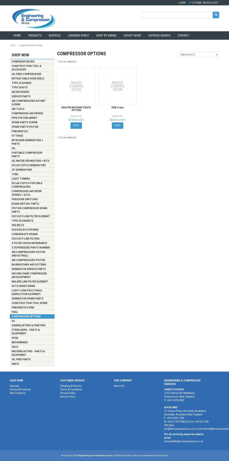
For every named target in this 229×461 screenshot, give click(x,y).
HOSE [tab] (15, 337)
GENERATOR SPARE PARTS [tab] (27, 298)
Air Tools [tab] (18, 109)
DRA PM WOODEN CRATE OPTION (76, 109)
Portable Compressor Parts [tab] (27, 154)
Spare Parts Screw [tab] (24, 122)
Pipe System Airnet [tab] (25, 117)
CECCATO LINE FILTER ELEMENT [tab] (31, 216)
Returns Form (67, 396)
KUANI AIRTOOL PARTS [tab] (25, 203)
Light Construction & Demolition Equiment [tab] (27, 292)
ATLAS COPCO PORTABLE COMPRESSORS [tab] (27, 185)
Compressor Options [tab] (26, 316)
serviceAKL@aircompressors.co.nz (183, 441)
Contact (183, 35)
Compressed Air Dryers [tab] (27, 113)
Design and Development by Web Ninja (150, 455)
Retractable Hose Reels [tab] (28, 78)
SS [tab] (13, 320)
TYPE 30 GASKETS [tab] (22, 220)
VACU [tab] (15, 346)
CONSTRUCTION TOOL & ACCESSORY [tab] (26, 68)
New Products (18, 393)
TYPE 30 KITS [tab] (20, 87)
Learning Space (78, 35)
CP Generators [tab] (22, 169)
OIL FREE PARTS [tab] (21, 359)
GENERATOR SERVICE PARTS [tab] (29, 269)
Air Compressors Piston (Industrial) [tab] (28, 254)
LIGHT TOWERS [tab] (21, 178)
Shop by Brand (106, 35)
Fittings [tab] (17, 135)
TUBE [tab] (15, 174)
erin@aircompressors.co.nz (179, 428)
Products (35, 35)
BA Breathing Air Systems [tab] (29, 264)
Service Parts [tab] (21, 96)
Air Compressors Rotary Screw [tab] (28, 102)
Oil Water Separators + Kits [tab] (30, 160)
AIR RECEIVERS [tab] (20, 92)
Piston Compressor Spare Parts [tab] (29, 210)
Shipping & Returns (71, 385)
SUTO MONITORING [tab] (23, 286)
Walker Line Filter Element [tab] (30, 281)
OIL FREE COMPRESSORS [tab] (27, 74)
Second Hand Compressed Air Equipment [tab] (29, 275)
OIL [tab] (14, 148)
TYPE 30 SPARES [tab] (21, 83)
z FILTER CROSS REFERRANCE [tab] (29, 243)
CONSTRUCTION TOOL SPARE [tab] (29, 303)
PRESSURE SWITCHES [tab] (25, 199)
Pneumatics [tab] (20, 131)
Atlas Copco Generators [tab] (29, 165)
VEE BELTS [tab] (18, 225)
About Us (119, 385)
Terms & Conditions (71, 389)
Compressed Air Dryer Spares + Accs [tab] (27, 193)
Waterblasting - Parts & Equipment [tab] (28, 353)
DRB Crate (117, 107)
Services (55, 35)
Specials (14, 385)
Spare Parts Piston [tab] (25, 126)
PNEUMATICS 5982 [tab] (23, 307)
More (76, 125)
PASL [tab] (15, 312)
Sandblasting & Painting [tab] (28, 325)
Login (182, 2)
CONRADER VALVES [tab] (23, 61)
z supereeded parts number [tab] (31, 247)
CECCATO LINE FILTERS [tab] (26, 238)
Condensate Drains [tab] (25, 234)
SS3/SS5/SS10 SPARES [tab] (25, 229)
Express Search (159, 35)
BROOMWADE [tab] (20, 342)
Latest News (132, 35)
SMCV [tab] (15, 363)
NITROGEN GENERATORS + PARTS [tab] (27, 142)
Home (17, 35)
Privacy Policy (67, 393)
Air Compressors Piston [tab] (28, 260)
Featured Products (20, 389)
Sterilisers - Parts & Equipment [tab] (26, 331)
